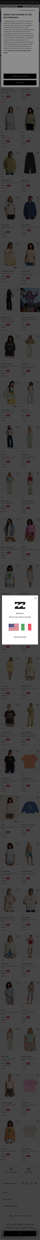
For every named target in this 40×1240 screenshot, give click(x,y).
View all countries (20, 637)
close (35, 598)
